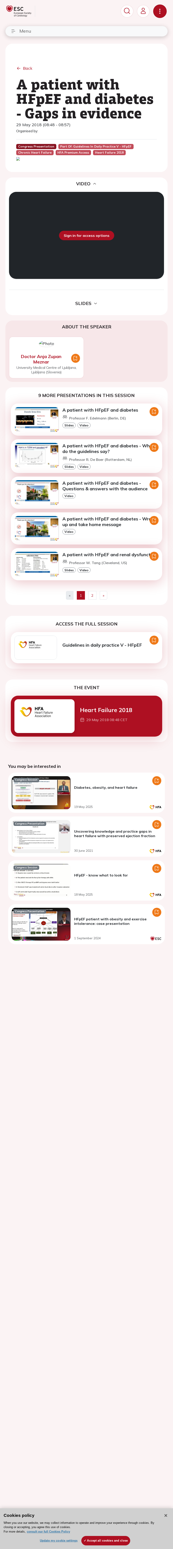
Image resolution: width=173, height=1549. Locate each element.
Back (27, 68)
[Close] (166, 1515)
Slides (69, 425)
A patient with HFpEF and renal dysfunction (109, 554)
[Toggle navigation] (160, 11)
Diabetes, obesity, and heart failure (105, 787)
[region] (86, 1528)
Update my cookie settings (58, 1540)
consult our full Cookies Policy (48, 1531)
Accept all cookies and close (107, 1540)
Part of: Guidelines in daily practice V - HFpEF (96, 146)
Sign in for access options (86, 235)
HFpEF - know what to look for (101, 875)
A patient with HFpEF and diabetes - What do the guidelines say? (108, 448)
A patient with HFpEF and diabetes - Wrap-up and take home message (109, 521)
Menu (25, 31)
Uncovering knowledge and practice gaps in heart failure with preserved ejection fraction (114, 833)
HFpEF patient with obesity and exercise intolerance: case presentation (110, 921)
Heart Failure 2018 (106, 709)
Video (84, 425)
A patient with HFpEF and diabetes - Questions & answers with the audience (105, 485)
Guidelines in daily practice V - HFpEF (102, 645)
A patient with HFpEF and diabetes (100, 410)
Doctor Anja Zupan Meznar (41, 359)
